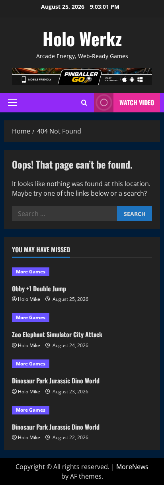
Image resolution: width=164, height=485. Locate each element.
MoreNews (132, 466)
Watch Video (136, 102)
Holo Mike (29, 299)
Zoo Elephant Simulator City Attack (57, 334)
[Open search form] (84, 102)
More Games (30, 271)
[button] (12, 102)
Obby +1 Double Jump (39, 288)
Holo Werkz (82, 38)
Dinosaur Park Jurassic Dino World (56, 380)
